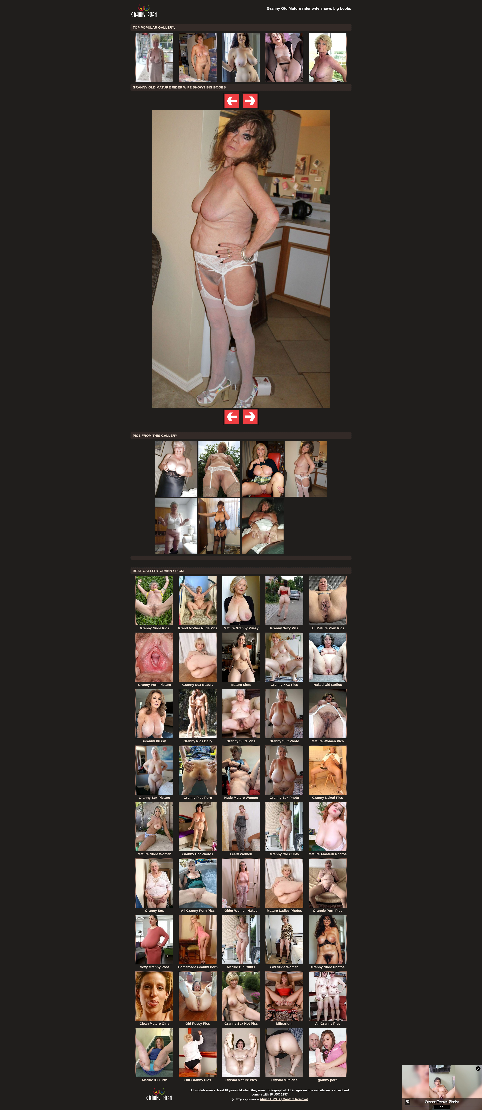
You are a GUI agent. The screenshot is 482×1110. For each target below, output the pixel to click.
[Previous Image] (232, 109)
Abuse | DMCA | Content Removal (284, 1099)
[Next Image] (250, 109)
